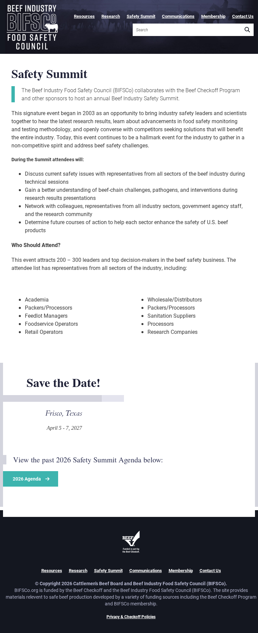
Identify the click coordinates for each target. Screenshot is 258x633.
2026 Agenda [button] (27, 479)
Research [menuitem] (110, 16)
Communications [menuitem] (178, 16)
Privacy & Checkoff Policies (131, 616)
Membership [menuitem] (213, 16)
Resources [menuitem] (84, 16)
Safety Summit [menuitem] (141, 16)
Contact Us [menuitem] (243, 16)
